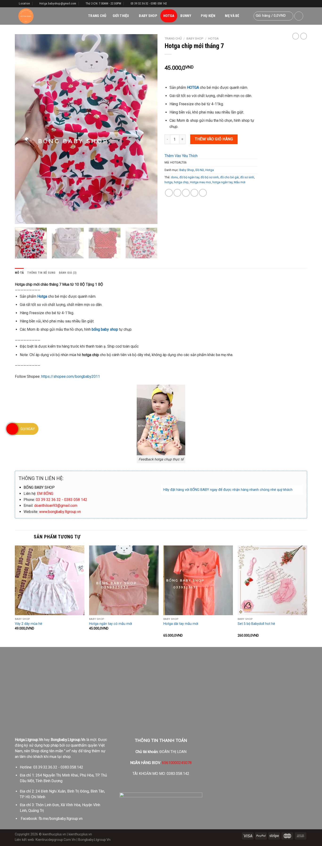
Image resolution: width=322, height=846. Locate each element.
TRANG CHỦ (97, 16)
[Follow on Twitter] (300, 3)
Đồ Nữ (199, 170)
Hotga (213, 38)
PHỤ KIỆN (208, 16)
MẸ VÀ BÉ (232, 16)
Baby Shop (194, 38)
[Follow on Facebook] (291, 3)
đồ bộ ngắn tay (189, 177)
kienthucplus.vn (54, 834)
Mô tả (19, 272)
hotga (169, 182)
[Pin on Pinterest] (194, 193)
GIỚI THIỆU (121, 16)
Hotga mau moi (200, 182)
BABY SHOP (148, 16)
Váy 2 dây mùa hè (28, 624)
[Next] (148, 129)
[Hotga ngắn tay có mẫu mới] (124, 580)
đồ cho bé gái (229, 177)
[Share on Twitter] (177, 193)
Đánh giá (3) (68, 272)
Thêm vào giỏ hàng (214, 139)
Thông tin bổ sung (41, 272)
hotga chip (181, 182)
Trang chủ (173, 38)
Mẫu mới (239, 182)
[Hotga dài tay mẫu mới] (198, 580)
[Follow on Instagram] (295, 3)
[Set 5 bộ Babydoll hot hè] (272, 580)
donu (174, 177)
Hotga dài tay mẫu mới (180, 624)
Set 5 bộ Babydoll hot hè (256, 624)
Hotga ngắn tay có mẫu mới (110, 624)
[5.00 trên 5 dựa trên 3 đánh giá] (211, 60)
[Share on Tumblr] (203, 193)
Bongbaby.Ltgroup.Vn (94, 840)
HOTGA (168, 16)
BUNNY (185, 16)
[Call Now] (12, 429)
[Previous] (23, 129)
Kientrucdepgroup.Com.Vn (56, 840)
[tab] (19, 272)
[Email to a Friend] (186, 193)
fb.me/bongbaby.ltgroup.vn (61, 818)
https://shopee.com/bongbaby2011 (70, 376)
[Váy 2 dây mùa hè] (49, 580)
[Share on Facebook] (169, 193)
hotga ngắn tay (222, 182)
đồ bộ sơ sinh (210, 177)
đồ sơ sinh (247, 177)
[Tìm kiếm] (248, 16)
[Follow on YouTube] (304, 3)
